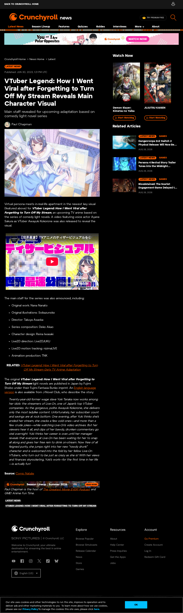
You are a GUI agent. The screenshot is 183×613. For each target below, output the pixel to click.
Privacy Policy (30, 609)
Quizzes (83, 27)
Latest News (15, 27)
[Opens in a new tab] (91, 39)
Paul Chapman (22, 124)
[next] (170, 85)
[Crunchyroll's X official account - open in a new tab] (39, 561)
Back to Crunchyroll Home (21, 4)
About (155, 27)
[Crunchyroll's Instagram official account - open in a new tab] (30, 561)
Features (64, 27)
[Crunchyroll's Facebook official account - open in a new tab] (22, 561)
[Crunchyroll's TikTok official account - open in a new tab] (48, 561)
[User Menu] (173, 4)
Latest (52, 59)
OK (136, 605)
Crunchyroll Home (15, 59)
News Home (36, 59)
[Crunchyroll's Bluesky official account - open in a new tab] (56, 561)
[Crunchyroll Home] (30, 531)
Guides (100, 27)
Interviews (119, 27)
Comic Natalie (25, 473)
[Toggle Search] (173, 18)
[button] (26, 573)
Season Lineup (41, 27)
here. (96, 609)
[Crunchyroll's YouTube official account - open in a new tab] (13, 561)
